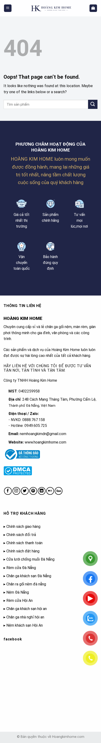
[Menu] (8, 8)
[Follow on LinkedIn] (42, 491)
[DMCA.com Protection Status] (18, 470)
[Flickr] (50, 491)
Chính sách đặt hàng (22, 551)
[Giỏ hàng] (93, 8)
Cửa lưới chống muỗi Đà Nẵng (30, 559)
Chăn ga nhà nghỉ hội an (25, 617)
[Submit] (92, 104)
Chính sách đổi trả (21, 534)
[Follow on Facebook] (8, 491)
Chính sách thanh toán (24, 543)
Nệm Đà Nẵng (17, 592)
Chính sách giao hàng (23, 526)
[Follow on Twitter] (25, 491)
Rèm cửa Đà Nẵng (21, 568)
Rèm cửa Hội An (19, 600)
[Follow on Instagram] (16, 491)
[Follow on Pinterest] (33, 491)
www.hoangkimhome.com (45, 442)
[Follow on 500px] (58, 491)
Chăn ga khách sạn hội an (26, 608)
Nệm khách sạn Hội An (24, 625)
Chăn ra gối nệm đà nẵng (26, 584)
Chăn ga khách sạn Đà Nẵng (28, 576)
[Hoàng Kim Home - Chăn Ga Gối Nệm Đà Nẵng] (50, 8)
